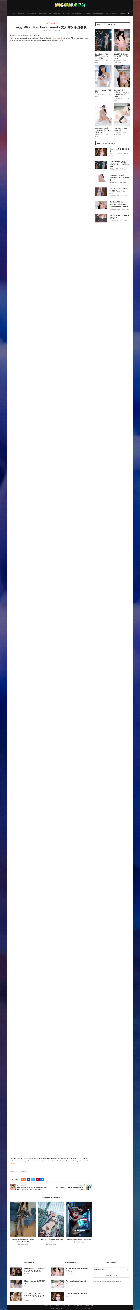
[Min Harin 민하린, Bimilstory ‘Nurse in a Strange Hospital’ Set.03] (122, 76)
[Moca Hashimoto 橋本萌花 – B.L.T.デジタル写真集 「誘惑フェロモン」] (16, 1272)
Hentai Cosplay (54, 13)
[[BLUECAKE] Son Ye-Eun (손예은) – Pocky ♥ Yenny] (122, 40)
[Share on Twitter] (33, 1179)
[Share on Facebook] (28, 1179)
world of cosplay (58, 38)
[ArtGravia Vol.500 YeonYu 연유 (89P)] (101, 218)
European (42, 13)
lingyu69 (14, 1171)
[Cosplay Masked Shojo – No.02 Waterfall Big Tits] (23, 1219)
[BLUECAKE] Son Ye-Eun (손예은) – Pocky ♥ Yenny (121, 56)
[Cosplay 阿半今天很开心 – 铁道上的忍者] (51, 1219)
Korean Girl (76, 13)
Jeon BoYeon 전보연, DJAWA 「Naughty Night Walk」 (102, 56)
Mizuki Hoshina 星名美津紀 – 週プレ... (35, 1282)
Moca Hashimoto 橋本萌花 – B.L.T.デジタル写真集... (35, 1270)
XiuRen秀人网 (24, 1171)
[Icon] (103, 76)
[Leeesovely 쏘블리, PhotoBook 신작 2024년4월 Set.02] (103, 114)
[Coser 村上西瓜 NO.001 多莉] (101, 152)
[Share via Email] (42, 1179)
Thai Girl (87, 13)
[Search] (129, 13)
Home (13, 13)
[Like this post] (24, 1179)
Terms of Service (90, 1305)
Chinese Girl (31, 13)
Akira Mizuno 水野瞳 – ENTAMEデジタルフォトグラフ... (35, 1296)
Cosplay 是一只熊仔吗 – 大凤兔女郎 (79, 1239)
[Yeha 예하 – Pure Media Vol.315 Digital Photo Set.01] (101, 191)
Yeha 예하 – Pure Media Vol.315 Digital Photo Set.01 (118, 191)
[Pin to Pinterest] (38, 1179)
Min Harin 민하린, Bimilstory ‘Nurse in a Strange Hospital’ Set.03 (121, 93)
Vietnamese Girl (111, 13)
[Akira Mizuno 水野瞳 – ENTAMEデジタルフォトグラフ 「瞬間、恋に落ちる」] (16, 1296)
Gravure (66, 13)
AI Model (21, 13)
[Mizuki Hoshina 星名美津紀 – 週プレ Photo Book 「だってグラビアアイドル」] (16, 1284)
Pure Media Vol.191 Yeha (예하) (120, 129)
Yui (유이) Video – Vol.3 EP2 (103, 91)
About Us (48, 1305)
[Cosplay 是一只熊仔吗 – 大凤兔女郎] (79, 1219)
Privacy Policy (66, 1305)
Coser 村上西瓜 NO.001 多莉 (119, 150)
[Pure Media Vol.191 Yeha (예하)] (122, 114)
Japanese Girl (98, 13)
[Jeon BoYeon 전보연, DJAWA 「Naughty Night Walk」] (103, 40)
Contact (56, 1305)
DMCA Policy (77, 1305)
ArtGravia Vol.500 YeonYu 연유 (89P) (119, 216)
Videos (122, 13)
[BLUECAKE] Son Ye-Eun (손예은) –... (77, 1270)
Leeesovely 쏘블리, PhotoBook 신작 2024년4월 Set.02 (103, 130)
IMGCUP (87, 1309)
